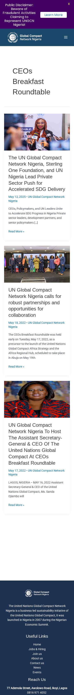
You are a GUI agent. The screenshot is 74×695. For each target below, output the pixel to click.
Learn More (53, 14)
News (37, 667)
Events (37, 672)
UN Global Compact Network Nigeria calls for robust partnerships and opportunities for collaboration (34, 302)
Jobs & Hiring (37, 649)
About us (37, 658)
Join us (37, 653)
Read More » (16, 231)
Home (37, 644)
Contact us (37, 663)
